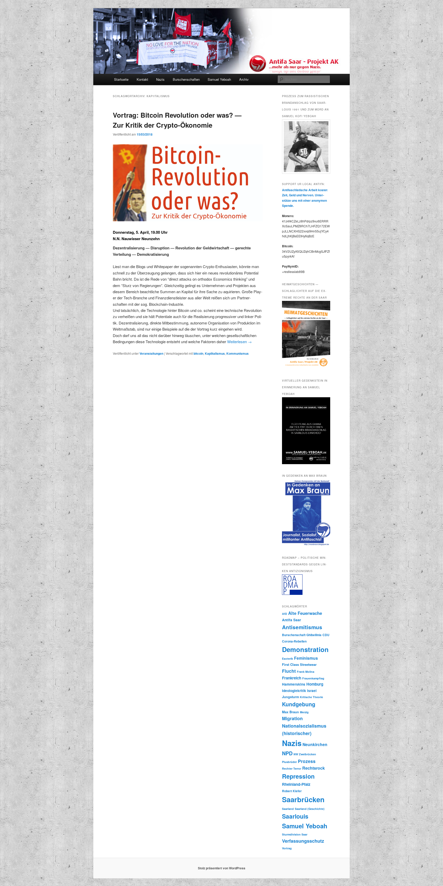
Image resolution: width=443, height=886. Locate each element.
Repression (298, 776)
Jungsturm (290, 697)
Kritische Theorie (311, 697)
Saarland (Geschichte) (310, 809)
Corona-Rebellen (294, 641)
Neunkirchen (315, 744)
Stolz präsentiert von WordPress (221, 868)
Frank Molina (305, 672)
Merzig (304, 712)
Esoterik (287, 658)
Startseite (121, 79)
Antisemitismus (302, 627)
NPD (287, 753)
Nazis (160, 79)
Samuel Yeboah (219, 79)
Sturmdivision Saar (294, 834)
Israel (312, 690)
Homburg (314, 684)
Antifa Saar (291, 619)
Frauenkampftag (313, 678)
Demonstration (305, 649)
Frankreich (291, 678)
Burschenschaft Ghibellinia (301, 635)
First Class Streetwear (299, 664)
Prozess (307, 761)
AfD (284, 614)
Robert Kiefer (292, 791)
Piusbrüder (289, 762)
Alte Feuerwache (305, 613)
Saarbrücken (303, 799)
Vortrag (287, 848)
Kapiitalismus (215, 353)
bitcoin (198, 353)
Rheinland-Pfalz (296, 784)
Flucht (289, 671)
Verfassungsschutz (303, 841)
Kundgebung (298, 704)
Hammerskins (293, 684)
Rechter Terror (291, 768)
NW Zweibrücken (305, 754)
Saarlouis (295, 816)
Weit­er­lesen (239, 341)
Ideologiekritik (294, 690)
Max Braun (290, 712)
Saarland (288, 809)
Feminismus (306, 658)
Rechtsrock (313, 768)
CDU (326, 635)
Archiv (244, 79)
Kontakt (142, 79)
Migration (292, 718)
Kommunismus (237, 353)
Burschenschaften (186, 79)
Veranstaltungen (151, 353)
